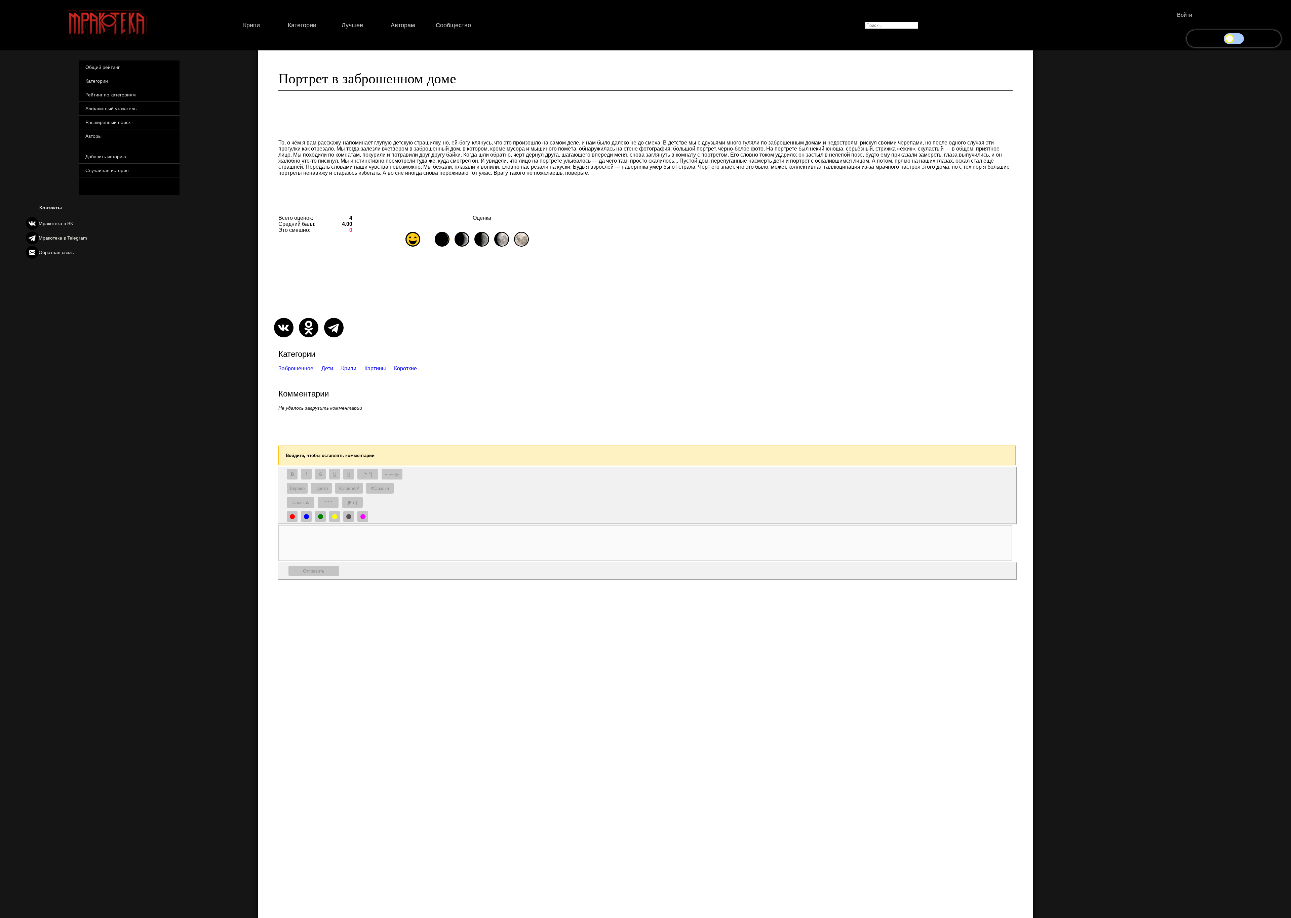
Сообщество (453, 25)
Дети (327, 368)
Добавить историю (105, 156)
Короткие (405, 368)
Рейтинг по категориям (110, 94)
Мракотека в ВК (56, 223)
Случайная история (107, 170)
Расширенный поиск (107, 122)
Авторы (93, 136)
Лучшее (352, 25)
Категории (302, 25)
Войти (1184, 15)
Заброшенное (295, 368)
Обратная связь (56, 252)
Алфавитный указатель (110, 108)
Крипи (251, 25)
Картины (375, 368)
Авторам (403, 25)
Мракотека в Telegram (63, 238)
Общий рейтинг (102, 67)
